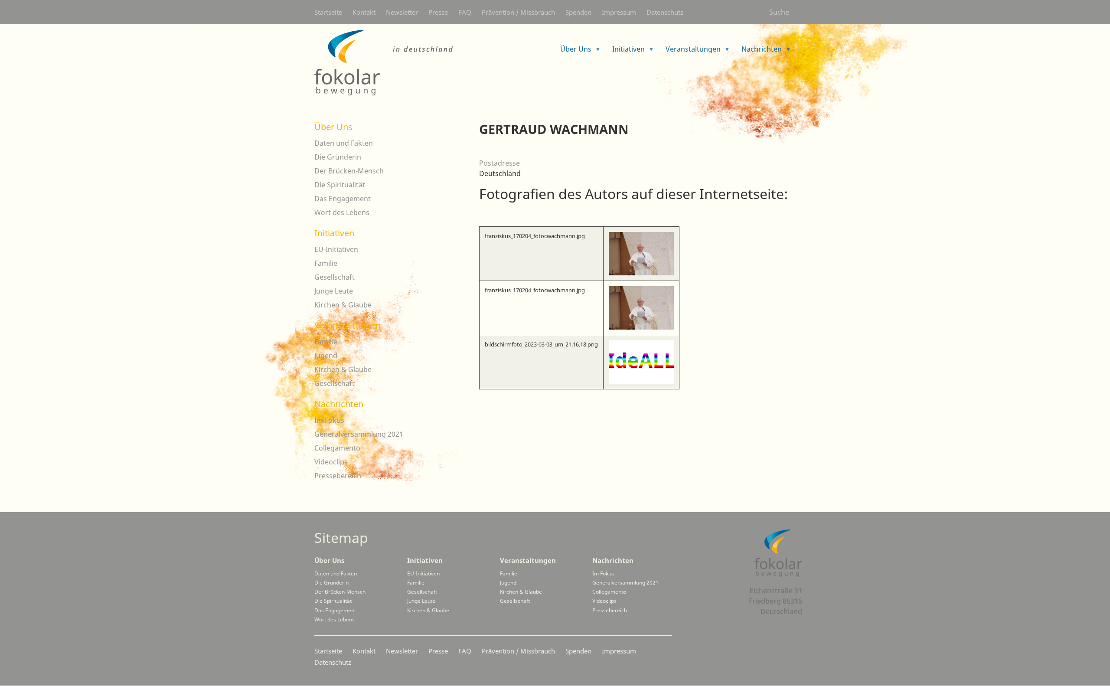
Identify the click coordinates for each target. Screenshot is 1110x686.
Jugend (325, 355)
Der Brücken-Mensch (349, 171)
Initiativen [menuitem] (625, 51)
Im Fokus (329, 420)
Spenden (578, 12)
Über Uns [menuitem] (572, 51)
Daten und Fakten (343, 143)
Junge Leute (333, 291)
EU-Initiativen (336, 249)
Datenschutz (664, 12)
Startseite (328, 12)
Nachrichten (338, 404)
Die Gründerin (337, 157)
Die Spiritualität (339, 184)
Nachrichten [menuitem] (758, 51)
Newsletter (402, 12)
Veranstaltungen (347, 325)
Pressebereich (337, 475)
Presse (438, 12)
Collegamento (337, 448)
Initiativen (334, 233)
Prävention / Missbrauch (518, 12)
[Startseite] (383, 63)
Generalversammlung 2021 (358, 434)
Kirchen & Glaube (343, 305)
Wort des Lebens (341, 212)
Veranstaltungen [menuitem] (690, 51)
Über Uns (333, 127)
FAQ (464, 12)
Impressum (619, 12)
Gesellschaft (334, 277)
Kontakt (364, 12)
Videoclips (331, 462)
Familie (325, 263)
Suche (779, 12)
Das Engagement (342, 198)
